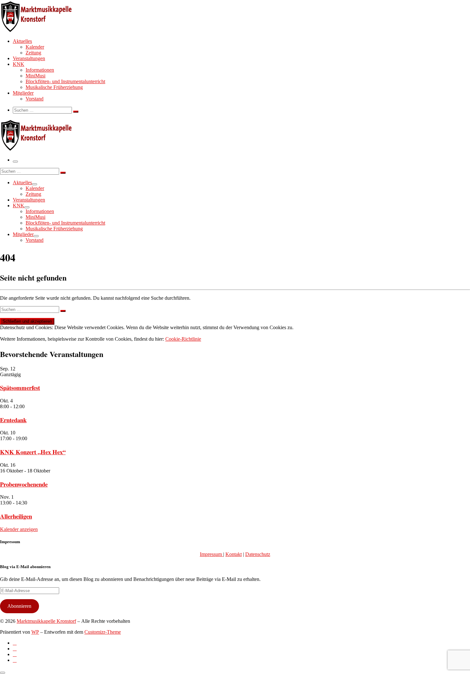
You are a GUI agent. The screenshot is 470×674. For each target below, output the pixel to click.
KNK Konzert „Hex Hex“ (33, 452)
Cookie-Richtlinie (183, 339)
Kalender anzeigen (19, 529)
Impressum (211, 554)
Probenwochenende (24, 484)
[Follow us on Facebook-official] (15, 648)
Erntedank (13, 420)
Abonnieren (19, 606)
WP (35, 632)
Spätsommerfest (20, 387)
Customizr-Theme (102, 632)
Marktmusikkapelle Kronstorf (46, 621)
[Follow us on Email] (15, 660)
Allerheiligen (16, 516)
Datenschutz (257, 554)
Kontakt (233, 554)
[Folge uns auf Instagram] (15, 654)
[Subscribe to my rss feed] (15, 643)
